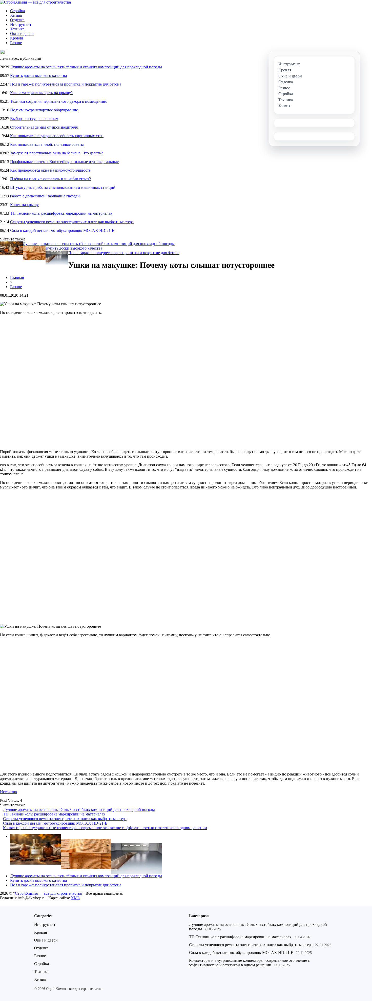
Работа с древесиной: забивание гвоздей (45, 196)
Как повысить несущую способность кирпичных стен (57, 136)
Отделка (17, 20)
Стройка (17, 11)
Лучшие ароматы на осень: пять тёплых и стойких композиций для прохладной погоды (86, 67)
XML (75, 898)
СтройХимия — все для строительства (48, 893)
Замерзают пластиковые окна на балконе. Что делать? (56, 153)
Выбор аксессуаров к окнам (34, 118)
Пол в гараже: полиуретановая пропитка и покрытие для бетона (65, 84)
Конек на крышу (24, 204)
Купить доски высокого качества (38, 75)
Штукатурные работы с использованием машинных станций (62, 187)
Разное (16, 42)
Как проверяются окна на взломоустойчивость (50, 170)
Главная (17, 277)
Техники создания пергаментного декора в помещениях (58, 101)
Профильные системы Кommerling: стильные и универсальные (64, 161)
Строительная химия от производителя (44, 127)
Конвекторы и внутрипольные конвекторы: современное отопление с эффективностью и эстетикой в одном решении (105, 828)
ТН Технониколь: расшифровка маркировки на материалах (61, 213)
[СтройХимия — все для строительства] (35, 2)
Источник (8, 792)
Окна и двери (22, 33)
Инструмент (20, 24)
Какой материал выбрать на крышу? (41, 93)
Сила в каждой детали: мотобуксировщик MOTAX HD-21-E (62, 230)
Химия (16, 15)
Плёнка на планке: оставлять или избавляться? (50, 179)
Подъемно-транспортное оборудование (44, 110)
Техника (17, 29)
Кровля (16, 38)
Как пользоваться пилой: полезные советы (47, 144)
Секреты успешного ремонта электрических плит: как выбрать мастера (72, 222)
